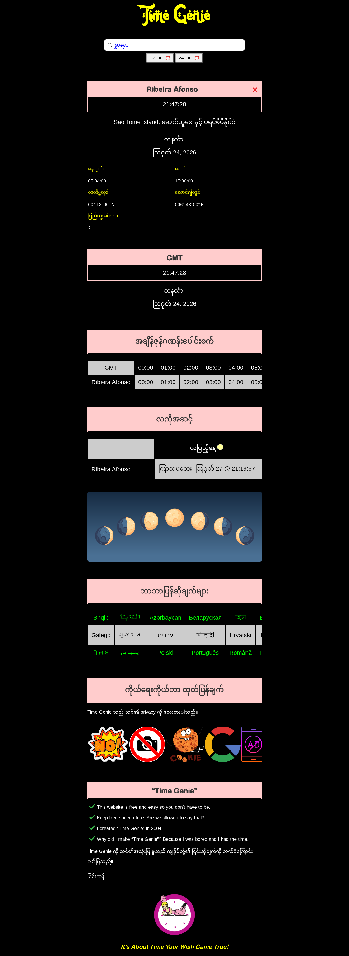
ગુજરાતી (130, 635)
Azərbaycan (165, 617)
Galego (101, 635)
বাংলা (240, 617)
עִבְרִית (165, 635)
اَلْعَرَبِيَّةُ (130, 617)
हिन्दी (205, 635)
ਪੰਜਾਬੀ (101, 652)
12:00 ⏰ (160, 58)
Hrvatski (240, 635)
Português (205, 652)
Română (240, 652)
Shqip (101, 617)
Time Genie (174, 15)
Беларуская (205, 617)
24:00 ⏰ (189, 58)
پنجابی (130, 652)
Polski (165, 652)
